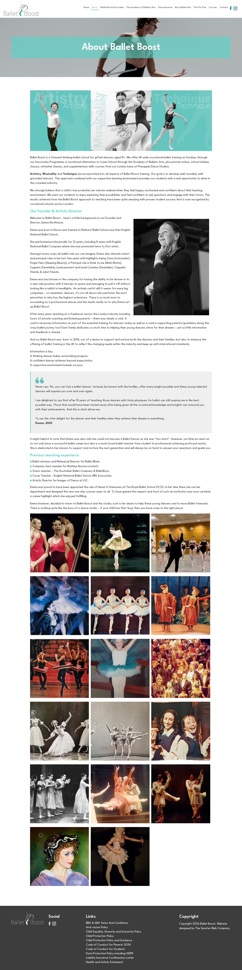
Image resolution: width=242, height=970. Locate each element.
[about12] (120, 731)
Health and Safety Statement (104, 962)
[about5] (120, 605)
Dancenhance (165, 7)
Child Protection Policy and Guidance (109, 940)
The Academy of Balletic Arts (140, 7)
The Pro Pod (200, 7)
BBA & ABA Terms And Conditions (107, 923)
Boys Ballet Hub (183, 7)
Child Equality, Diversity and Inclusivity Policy (113, 931)
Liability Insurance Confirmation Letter (110, 958)
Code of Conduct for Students (105, 949)
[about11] (59, 731)
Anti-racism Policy (97, 927)
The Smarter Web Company (212, 928)
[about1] (59, 542)
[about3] (180, 542)
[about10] (180, 668)
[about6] (180, 605)
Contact (224, 7)
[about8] (59, 668)
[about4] (59, 605)
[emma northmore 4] (59, 856)
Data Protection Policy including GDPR (109, 953)
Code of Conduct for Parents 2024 (108, 944)
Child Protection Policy (100, 936)
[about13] (180, 731)
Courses (213, 7)
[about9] (120, 668)
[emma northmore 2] (120, 793)
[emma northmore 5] (120, 856)
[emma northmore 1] (59, 793)
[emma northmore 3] (180, 793)
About (95, 7)
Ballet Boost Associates (112, 7)
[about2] (120, 542)
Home (86, 7)
